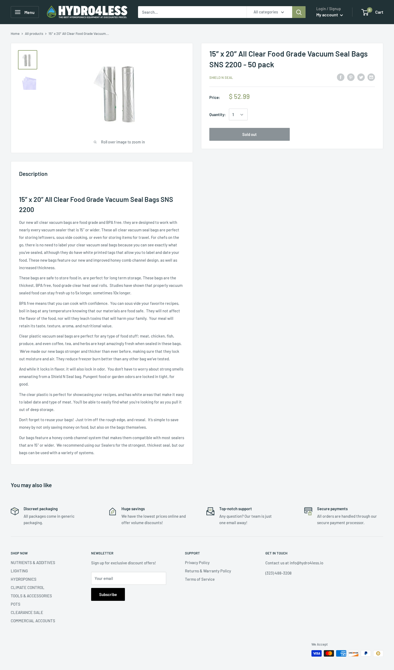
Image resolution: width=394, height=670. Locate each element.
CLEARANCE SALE (27, 612)
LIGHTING (19, 570)
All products (34, 33)
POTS (15, 604)
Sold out (249, 134)
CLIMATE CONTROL (27, 587)
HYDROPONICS (23, 579)
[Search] (299, 12)
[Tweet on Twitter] (361, 77)
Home (15, 33)
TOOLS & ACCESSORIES (31, 595)
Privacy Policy (197, 562)
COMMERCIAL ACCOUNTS (33, 620)
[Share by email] (371, 77)
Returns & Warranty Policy (208, 570)
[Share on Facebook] (340, 77)
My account (327, 14)
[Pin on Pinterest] (351, 77)
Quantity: (217, 114)
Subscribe (108, 594)
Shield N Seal (221, 77)
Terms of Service (200, 579)
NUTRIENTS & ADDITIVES (33, 562)
